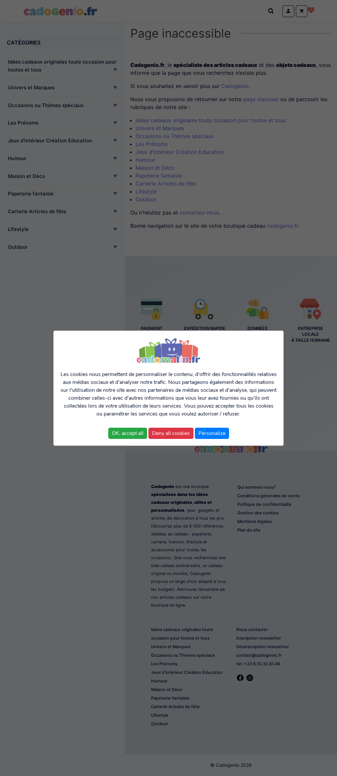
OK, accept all (127, 433)
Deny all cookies (171, 433)
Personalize (211, 433)
